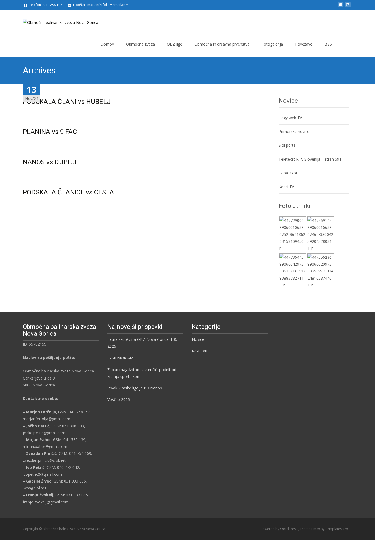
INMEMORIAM (120, 357)
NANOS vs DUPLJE (51, 162)
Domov (107, 44)
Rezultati (199, 350)
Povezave (303, 44)
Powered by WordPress (279, 529)
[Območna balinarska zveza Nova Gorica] (56, 21)
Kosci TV (286, 186)
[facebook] (340, 6)
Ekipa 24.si (288, 173)
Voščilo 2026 (118, 399)
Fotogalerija (272, 44)
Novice (198, 339)
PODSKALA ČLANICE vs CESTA (68, 192)
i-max (316, 529)
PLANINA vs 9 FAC (50, 132)
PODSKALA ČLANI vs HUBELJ (67, 101)
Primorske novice (294, 131)
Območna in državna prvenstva (222, 44)
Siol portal (287, 145)
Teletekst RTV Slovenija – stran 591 (310, 159)
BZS (328, 44)
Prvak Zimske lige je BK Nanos (134, 388)
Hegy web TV (290, 117)
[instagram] (348, 6)
